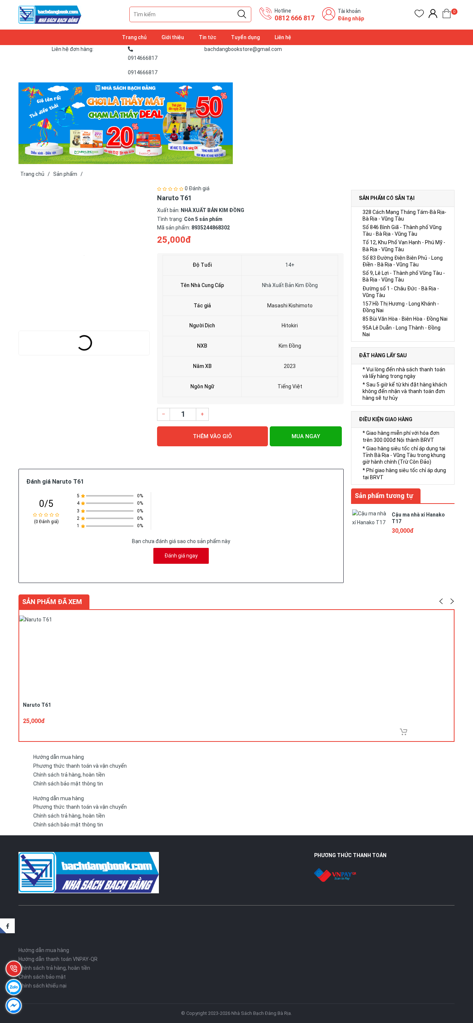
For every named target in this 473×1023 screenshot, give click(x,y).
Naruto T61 (37, 705)
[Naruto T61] (84, 255)
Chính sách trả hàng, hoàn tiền (69, 775)
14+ (290, 265)
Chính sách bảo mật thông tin (68, 784)
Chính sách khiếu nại (42, 986)
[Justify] (242, 14)
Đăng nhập (351, 18)
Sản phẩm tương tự (384, 495)
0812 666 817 (294, 18)
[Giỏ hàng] (446, 15)
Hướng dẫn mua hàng (58, 757)
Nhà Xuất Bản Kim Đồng (290, 285)
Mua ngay (306, 436)
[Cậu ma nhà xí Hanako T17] (369, 526)
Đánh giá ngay (181, 556)
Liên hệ (283, 37)
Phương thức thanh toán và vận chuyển (80, 766)
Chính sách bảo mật (42, 977)
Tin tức (207, 37)
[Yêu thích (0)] (419, 15)
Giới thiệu (172, 37)
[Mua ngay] (403, 731)
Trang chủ (134, 37)
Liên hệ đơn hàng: (72, 49)
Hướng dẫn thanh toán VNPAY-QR (58, 959)
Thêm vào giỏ (212, 436)
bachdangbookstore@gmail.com (243, 49)
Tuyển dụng (245, 37)
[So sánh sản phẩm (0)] (433, 15)
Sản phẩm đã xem (52, 602)
